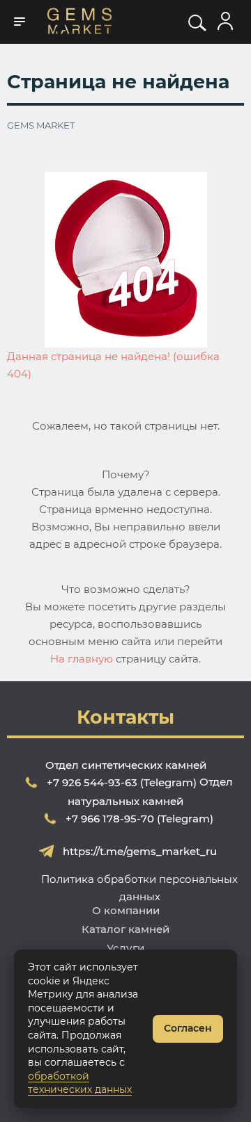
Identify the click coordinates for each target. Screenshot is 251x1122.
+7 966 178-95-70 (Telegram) (139, 818)
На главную (81, 658)
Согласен (188, 1028)
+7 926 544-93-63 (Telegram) (122, 782)
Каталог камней (125, 929)
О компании (126, 910)
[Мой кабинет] (225, 22)
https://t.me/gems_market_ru (140, 851)
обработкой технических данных (80, 1083)
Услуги (125, 948)
